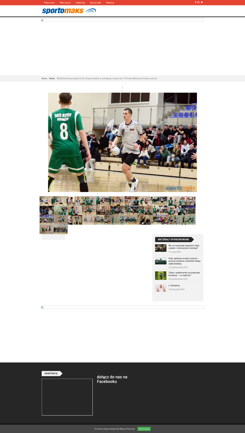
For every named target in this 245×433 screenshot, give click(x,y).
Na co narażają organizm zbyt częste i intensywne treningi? (184, 246)
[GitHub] (198, 2)
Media (52, 78)
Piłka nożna (49, 3)
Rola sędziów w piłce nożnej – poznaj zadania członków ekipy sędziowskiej (184, 261)
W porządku (144, 429)
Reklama (110, 3)
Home (44, 78)
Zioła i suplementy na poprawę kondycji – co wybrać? (184, 273)
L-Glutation (174, 285)
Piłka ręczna (65, 3)
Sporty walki (95, 3)
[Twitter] (201, 2)
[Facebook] (196, 2)
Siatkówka (80, 3)
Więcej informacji (127, 429)
